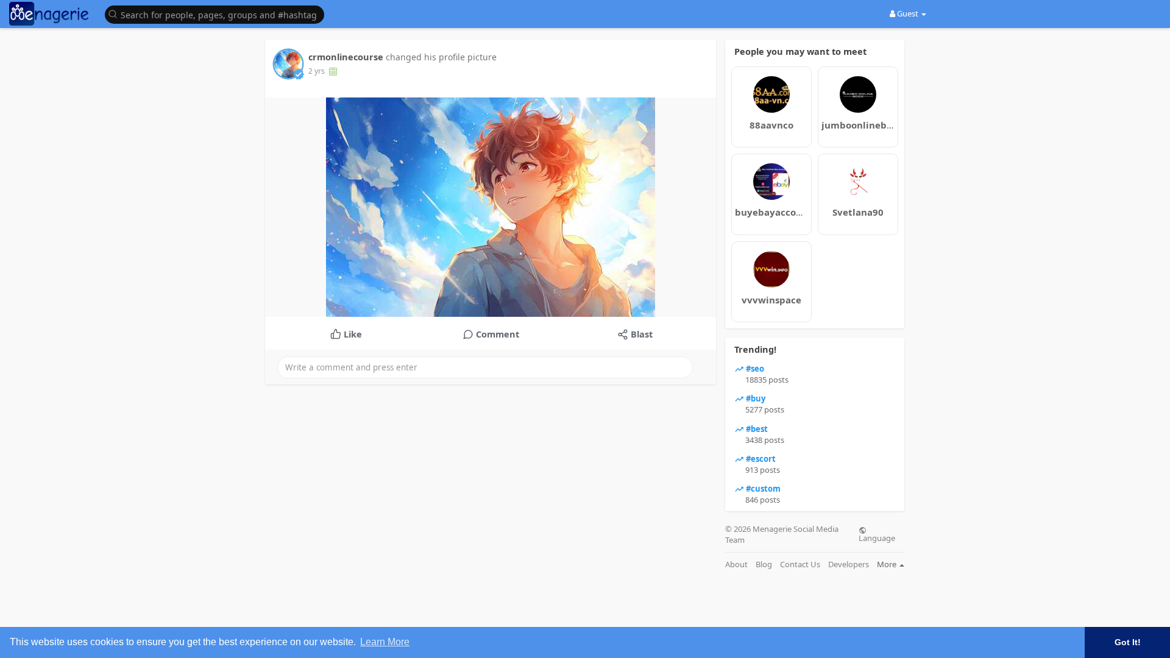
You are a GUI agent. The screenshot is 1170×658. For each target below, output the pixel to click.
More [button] (887, 564)
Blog (764, 564)
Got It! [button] (1128, 642)
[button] (218, 14)
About (736, 564)
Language (877, 537)
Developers (848, 564)
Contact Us (800, 564)
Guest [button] (907, 13)
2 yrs (316, 71)
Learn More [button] (385, 642)
